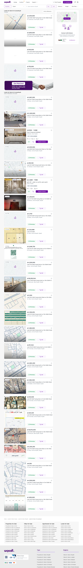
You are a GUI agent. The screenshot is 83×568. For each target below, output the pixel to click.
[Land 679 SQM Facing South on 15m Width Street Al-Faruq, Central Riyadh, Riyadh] (15, 324)
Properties (7, 6)
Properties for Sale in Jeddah (44, 557)
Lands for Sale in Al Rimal (66, 536)
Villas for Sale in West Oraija (29, 541)
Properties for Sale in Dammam (44, 562)
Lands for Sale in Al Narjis (66, 534)
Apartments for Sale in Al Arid (48, 525)
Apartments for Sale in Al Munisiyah (49, 531)
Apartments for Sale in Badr (47, 537)
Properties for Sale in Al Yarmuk (12, 536)
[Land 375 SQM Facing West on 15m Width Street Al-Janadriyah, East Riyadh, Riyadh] (15, 79)
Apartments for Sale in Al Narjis (48, 532)
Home (5, 518)
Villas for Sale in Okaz (28, 537)
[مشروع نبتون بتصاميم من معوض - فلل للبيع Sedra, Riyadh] (15, 193)
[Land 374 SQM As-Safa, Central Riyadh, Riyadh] (15, 243)
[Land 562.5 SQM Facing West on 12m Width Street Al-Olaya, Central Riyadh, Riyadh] (15, 493)
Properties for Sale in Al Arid (11, 525)
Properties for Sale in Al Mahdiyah (12, 529)
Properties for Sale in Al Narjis (12, 532)
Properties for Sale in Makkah (44, 559)
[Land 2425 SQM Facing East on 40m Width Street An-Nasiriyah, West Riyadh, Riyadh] (15, 443)
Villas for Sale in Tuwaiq (29, 539)
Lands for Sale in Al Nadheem (67, 532)
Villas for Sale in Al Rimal (29, 534)
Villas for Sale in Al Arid (28, 525)
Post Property (58, 2)
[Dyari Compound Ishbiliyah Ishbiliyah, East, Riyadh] (15, 143)
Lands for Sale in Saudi (12, 518)
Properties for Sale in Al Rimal (11, 534)
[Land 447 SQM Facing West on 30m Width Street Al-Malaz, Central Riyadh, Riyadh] (15, 109)
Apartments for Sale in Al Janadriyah (49, 527)
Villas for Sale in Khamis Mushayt (71, 567)
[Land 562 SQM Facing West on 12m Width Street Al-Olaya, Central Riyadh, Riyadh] (15, 477)
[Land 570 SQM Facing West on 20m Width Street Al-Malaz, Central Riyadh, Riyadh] (15, 126)
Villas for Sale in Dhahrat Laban (30, 536)
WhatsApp (32, 27)
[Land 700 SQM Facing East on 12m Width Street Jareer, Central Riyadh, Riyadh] (15, 274)
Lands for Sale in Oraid (65, 541)
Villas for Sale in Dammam (69, 562)
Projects (28, 2)
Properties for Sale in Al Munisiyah (12, 531)
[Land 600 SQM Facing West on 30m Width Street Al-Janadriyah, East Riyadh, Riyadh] (15, 46)
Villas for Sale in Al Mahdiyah (30, 529)
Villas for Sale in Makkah (69, 559)
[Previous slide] (4, 532)
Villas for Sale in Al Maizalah (29, 531)
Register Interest (42, 141)
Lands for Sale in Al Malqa (66, 531)
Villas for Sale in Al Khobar (69, 564)
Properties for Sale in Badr (11, 537)
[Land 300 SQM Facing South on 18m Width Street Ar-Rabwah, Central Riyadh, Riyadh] (15, 510)
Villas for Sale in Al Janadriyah (30, 527)
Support (34, 2)
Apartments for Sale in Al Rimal (48, 534)
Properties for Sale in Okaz (11, 539)
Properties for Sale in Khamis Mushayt (46, 567)
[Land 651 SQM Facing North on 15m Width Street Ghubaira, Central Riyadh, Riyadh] (15, 376)
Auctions (21, 2)
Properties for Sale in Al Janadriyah (13, 527)
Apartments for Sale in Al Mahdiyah (49, 529)
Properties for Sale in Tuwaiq (11, 541)
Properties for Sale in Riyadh (43, 554)
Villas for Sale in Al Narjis (29, 532)
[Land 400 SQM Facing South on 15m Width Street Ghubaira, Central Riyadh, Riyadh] (15, 341)
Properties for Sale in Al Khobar (44, 564)
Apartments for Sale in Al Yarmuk (48, 536)
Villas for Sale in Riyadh (68, 554)
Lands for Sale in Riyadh (23, 518)
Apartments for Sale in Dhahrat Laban (49, 539)
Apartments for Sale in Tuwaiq (48, 541)
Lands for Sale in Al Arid (65, 525)
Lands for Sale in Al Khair (66, 527)
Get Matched (72, 40)
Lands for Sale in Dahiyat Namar (67, 537)
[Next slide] (79, 532)
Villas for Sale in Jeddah (69, 557)
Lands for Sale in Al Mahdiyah (67, 529)
